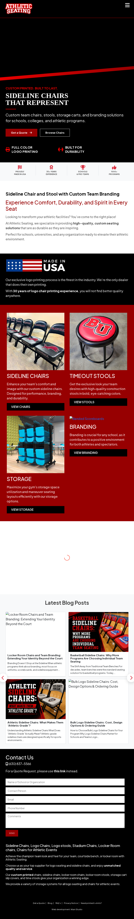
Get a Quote (19, 132)
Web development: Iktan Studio (67, 909)
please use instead (57, 771)
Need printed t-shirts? (91, 903)
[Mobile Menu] (127, 6)
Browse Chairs (54, 132)
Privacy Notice (71, 903)
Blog (50, 903)
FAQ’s (58, 903)
